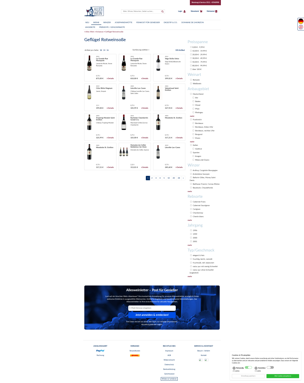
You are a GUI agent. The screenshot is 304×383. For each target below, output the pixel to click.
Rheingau (199, 112)
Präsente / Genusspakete (112, 27)
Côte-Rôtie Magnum (104, 88)
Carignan (196, 209)
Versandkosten (134, 351)
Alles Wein (90, 32)
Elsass (197, 138)
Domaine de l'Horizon (192, 22)
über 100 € (196, 69)
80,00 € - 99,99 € (199, 66)
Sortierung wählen (140, 50)
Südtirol (198, 149)
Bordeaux (199, 123)
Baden (197, 101)
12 (101, 50)
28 (179, 178)
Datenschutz (169, 365)
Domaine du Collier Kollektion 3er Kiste (139, 146)
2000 (194, 238)
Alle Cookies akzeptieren (282, 376)
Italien (195, 145)
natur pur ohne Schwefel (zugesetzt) (202, 271)
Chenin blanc (198, 216)
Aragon (198, 156)
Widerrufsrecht (169, 360)
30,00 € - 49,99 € (199, 58)
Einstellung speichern (248, 376)
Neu (87, 22)
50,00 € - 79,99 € (199, 62)
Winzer (107, 22)
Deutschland (197, 94)
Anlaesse (99, 32)
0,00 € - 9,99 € (198, 47)
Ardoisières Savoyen (201, 174)
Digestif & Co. (170, 22)
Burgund (198, 134)
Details (111, 78)
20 (174, 178)
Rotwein (196, 80)
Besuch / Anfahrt (203, 351)
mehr (192, 116)
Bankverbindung (169, 369)
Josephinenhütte (123, 22)
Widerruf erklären (169, 379)
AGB (169, 355)
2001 (194, 241)
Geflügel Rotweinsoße (114, 32)
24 (104, 50)
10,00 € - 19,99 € (199, 51)
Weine (96, 22)
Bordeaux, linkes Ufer (204, 127)
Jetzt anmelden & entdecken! (152, 315)
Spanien (196, 153)
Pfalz (197, 109)
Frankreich (197, 120)
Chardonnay (197, 213)
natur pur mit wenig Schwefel (205, 266)
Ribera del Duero (202, 160)
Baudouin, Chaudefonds (202, 188)
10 (169, 178)
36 (108, 50)
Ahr (196, 98)
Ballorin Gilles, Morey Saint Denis (203, 179)
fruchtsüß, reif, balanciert (203, 263)
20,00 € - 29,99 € (199, 55)
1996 (194, 230)
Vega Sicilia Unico (172, 59)
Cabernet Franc (199, 202)
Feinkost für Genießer (148, 22)
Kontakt (204, 355)
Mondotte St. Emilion (173, 118)
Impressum (169, 351)
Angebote (90, 27)
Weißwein (196, 84)
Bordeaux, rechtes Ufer (205, 131)
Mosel (197, 105)
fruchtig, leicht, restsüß (202, 259)
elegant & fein (198, 255)
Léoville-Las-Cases (138, 88)
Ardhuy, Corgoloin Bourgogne (204, 170)
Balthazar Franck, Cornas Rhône (205, 184)
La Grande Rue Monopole (102, 59)
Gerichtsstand (169, 374)
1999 (194, 234)
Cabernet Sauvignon (201, 205)
